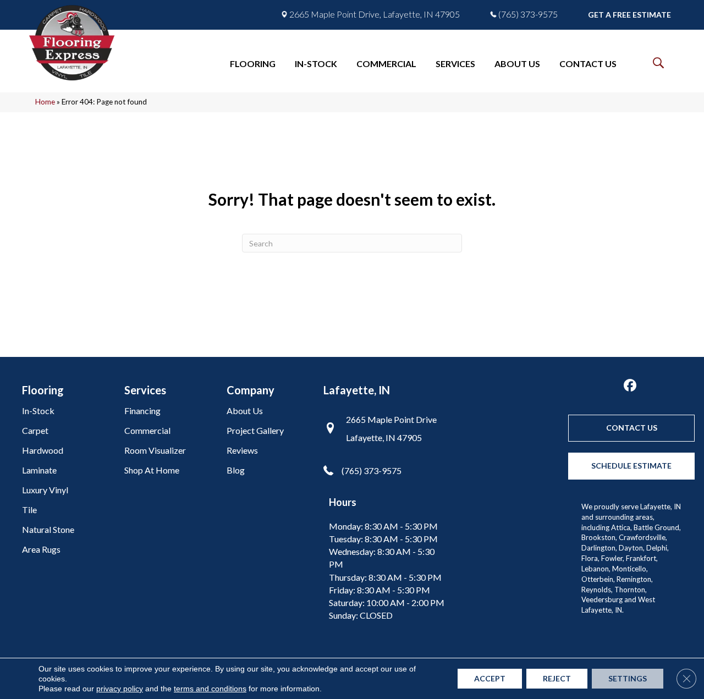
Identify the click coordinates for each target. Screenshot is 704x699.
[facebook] (630, 386)
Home (45, 101)
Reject (557, 678)
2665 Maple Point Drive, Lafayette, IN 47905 (374, 14)
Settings (627, 678)
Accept (489, 678)
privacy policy (119, 688)
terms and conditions (210, 688)
